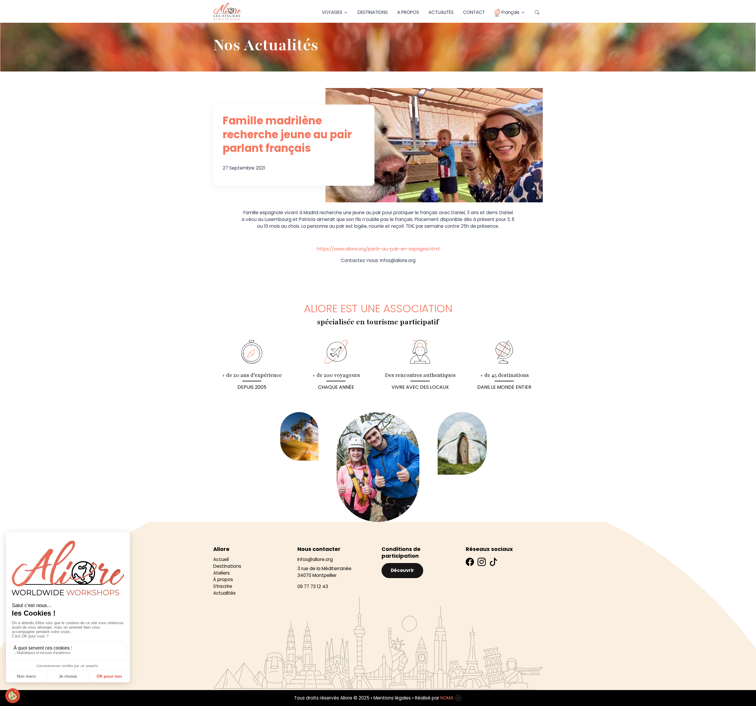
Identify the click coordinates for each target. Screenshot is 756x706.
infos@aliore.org (315, 559)
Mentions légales (392, 698)
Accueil (221, 559)
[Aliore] (227, 11)
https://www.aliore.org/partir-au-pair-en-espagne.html (378, 249)
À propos (223, 579)
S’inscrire (222, 586)
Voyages (332, 12)
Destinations (373, 12)
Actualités (441, 12)
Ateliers (221, 573)
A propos (408, 12)
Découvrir (402, 570)
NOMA (447, 698)
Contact (474, 12)
